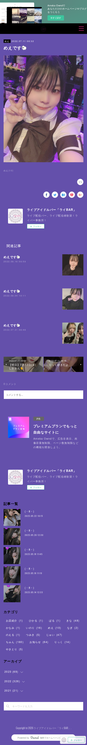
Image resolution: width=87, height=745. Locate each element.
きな (72, 620)
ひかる (36, 620)
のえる (13, 634)
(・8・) (29, 511)
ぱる (54, 620)
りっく (62, 642)
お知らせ (39, 642)
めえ (7, 41)
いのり (34, 627)
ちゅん (15, 642)
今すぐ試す (55, 17)
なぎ (73, 627)
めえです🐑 (12, 257)
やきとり (14, 649)
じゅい (54, 634)
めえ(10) (8, 170)
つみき (33, 634)
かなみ (13, 627)
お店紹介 (14, 620)
